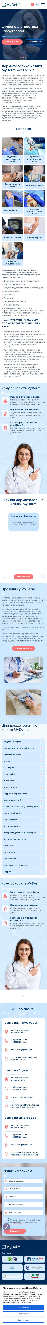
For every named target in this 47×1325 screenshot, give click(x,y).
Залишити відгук (23, 648)
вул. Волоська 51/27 (24, 1106)
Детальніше (35, 42)
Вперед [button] (42, 576)
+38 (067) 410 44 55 (18, 1040)
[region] (23, 1305)
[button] (21, 57)
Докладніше (17, 1223)
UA (32, 4)
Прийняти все (23, 1307)
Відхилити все (23, 1320)
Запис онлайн (12, 42)
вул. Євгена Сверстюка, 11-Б (23, 1059)
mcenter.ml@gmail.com (21, 1050)
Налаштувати (23, 1314)
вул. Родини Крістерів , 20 (24, 1154)
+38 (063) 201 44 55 (18, 1042)
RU (37, 4)
